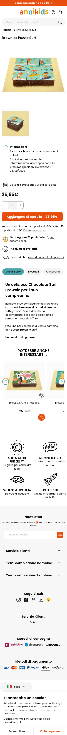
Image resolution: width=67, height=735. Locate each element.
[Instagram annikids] (18, 600)
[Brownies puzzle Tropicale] (24, 396)
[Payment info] (33, 667)
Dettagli (33, 271)
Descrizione (13, 271)
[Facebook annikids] (26, 600)
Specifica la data (46, 184)
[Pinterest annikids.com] (33, 600)
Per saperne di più (34, 230)
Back (7, 30)
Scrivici (34, 622)
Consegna (53, 271)
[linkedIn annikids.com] (41, 600)
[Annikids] (34, 11)
